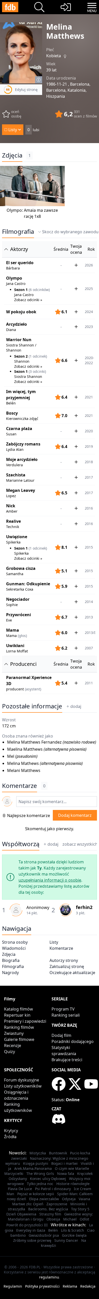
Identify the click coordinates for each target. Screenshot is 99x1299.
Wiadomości (14, 948)
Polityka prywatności (42, 1286)
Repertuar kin (17, 1015)
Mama (12, 630)
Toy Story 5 (80, 1209)
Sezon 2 (21, 356)
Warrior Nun (18, 339)
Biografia (11, 960)
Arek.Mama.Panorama (33, 1168)
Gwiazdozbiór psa (44, 1235)
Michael (70, 1219)
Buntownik (58, 1153)
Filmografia (18, 231)
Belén (53, 1230)
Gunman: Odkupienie (28, 584)
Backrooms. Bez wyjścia (48, 1209)
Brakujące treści (67, 1059)
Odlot (84, 1219)
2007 (89, 648)
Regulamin (13, 1286)
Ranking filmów (19, 1027)
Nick (10, 506)
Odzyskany (18, 1178)
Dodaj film (61, 1035)
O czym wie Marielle (72, 1168)
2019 (89, 446)
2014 (89, 601)
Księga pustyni (35, 1163)
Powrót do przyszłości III (27, 1225)
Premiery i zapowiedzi (25, 1021)
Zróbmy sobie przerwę (32, 1240)
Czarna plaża (19, 428)
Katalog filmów (18, 1009)
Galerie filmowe (19, 1039)
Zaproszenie (56, 1203)
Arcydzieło (16, 324)
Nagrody (10, 972)
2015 (89, 570)
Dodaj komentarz (75, 815)
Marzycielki (13, 1173)
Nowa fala (65, 1173)
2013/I (90, 632)
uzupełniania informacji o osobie (50, 880)
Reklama (70, 1286)
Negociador (17, 599)
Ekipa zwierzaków (44, 1198)
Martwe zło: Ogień (27, 1203)
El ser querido (20, 262)
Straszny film (50, 1214)
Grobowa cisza (21, 568)
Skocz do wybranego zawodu (70, 232)
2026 (89, 265)
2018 (89, 461)
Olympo (14, 278)
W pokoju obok (21, 312)
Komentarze (61, 948)
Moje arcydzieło (22, 459)
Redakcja (87, 1286)
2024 (89, 311)
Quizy (9, 1051)
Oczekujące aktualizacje (72, 972)
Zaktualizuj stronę (67, 966)
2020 (89, 431)
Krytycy (11, 1130)
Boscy (12, 413)
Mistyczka (37, 1153)
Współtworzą (20, 844)
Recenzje (12, 1045)
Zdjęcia (12, 155)
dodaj (75, 706)
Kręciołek (85, 1173)
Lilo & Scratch (72, 1230)
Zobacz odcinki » (28, 299)
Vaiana (84, 1198)
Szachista (15, 475)
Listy (54, 942)
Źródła (10, 1136)
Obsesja (53, 1219)
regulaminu (49, 1277)
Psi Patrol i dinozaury (53, 1188)
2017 (89, 477)
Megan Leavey (20, 490)
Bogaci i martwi (64, 1163)
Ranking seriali (66, 1015)
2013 (89, 617)
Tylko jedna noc (40, 1183)
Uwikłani (15, 645)
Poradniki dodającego (73, 1041)
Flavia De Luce (20, 1188)
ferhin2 (84, 907)
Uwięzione (16, 536)
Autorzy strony (64, 960)
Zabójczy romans (23, 444)
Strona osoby (15, 942)
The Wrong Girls (40, 1173)
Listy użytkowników (23, 1086)
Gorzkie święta (74, 1235)
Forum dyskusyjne (21, 1080)
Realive (13, 521)
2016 (89, 508)
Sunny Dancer (66, 1240)
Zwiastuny (14, 1033)
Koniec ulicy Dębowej (48, 1178)
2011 (89, 683)
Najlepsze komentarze (28, 815)
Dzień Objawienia (21, 1214)
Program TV (63, 1009)
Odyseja (69, 1198)
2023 (89, 326)
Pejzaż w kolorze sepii (35, 1193)
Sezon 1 (21, 289)
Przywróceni (18, 614)
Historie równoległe (73, 1183)
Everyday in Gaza (30, 1230)
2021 (89, 397)
